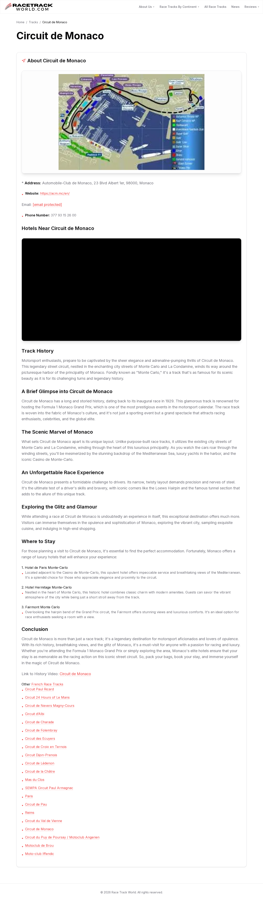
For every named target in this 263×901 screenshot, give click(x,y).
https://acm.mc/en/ (55, 193)
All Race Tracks (215, 6)
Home (20, 22)
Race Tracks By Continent (180, 6)
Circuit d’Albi (34, 714)
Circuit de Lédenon (39, 763)
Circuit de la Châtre (40, 771)
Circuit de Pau (36, 804)
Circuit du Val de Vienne (43, 821)
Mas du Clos (34, 780)
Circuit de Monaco (75, 674)
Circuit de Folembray (41, 730)
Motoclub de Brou (39, 845)
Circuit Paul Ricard (39, 689)
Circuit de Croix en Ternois (46, 747)
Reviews (252, 6)
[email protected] (47, 204)
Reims (29, 812)
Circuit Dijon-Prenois (41, 755)
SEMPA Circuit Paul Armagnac (49, 788)
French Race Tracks (47, 684)
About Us (147, 6)
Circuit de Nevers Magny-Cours (49, 706)
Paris (29, 796)
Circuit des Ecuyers (40, 738)
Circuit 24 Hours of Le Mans (47, 697)
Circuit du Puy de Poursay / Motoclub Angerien (62, 837)
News (235, 6)
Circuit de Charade (39, 722)
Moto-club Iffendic (39, 854)
